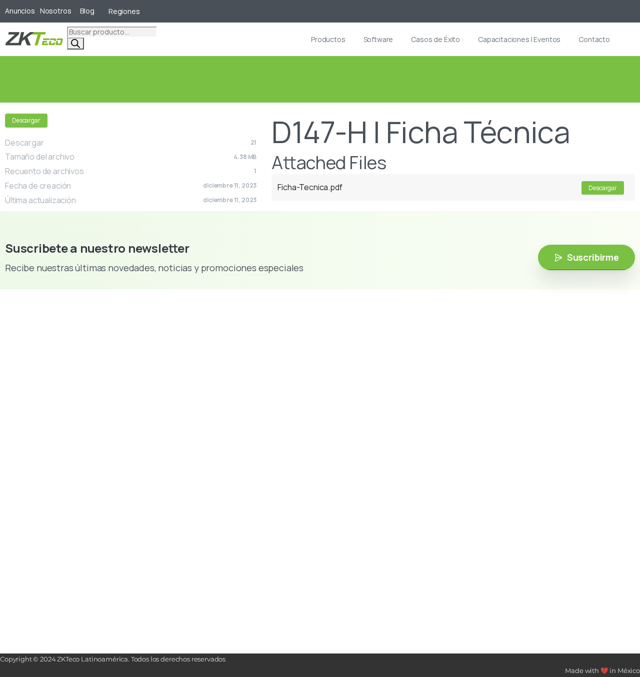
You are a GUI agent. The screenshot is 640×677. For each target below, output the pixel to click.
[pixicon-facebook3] (22, 375)
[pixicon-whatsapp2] (82, 375)
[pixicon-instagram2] (7, 375)
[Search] (75, 44)
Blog (87, 11)
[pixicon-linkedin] (52, 375)
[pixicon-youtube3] (37, 375)
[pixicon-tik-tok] (67, 375)
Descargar (26, 120)
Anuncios (20, 11)
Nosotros (56, 11)
